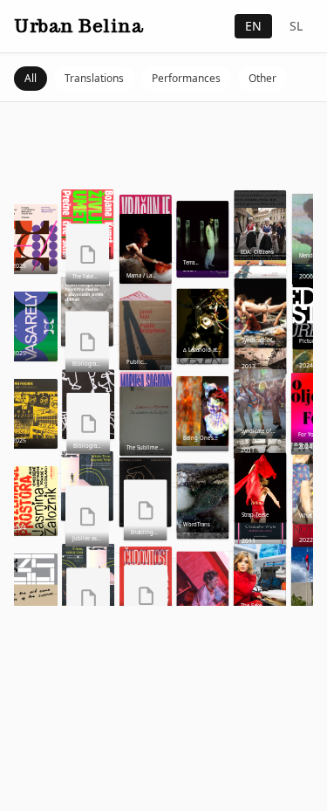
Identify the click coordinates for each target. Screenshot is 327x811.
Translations (94, 78)
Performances (186, 78)
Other (262, 78)
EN (253, 25)
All (30, 78)
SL (296, 25)
